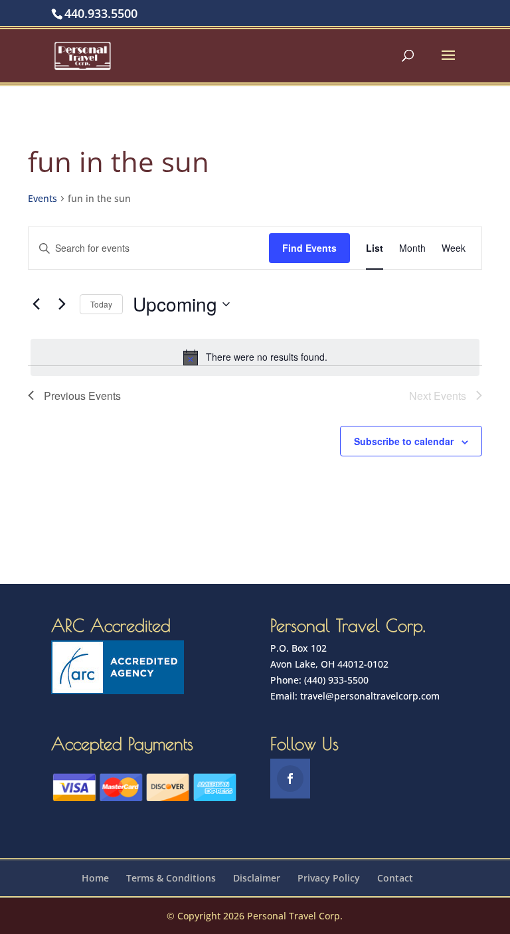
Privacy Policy (329, 878)
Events (42, 198)
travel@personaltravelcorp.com (370, 696)
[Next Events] (62, 304)
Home (95, 878)
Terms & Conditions (171, 878)
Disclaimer (256, 878)
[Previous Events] (36, 304)
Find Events (309, 247)
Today (101, 304)
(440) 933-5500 (336, 680)
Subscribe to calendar (404, 441)
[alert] (255, 357)
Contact (395, 878)
